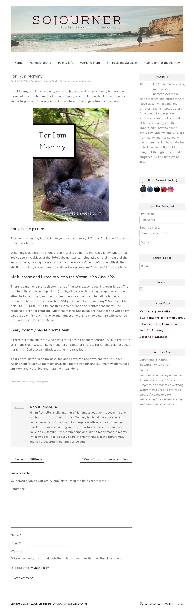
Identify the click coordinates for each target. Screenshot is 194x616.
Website (16, 551)
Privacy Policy (39, 568)
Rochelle (35, 81)
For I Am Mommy (151, 330)
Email (16, 543)
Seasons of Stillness (29, 459)
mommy (30, 381)
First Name (147, 214)
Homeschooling (40, 63)
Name (16, 535)
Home (18, 63)
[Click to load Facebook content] (141, 289)
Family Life (65, 63)
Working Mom (90, 63)
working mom (41, 381)
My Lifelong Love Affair (155, 311)
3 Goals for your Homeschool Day (105, 459)
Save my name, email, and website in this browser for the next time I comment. (67, 558)
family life (21, 381)
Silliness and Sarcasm (122, 63)
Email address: (149, 228)
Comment (18, 489)
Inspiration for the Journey (162, 63)
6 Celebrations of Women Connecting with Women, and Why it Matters (162, 318)
